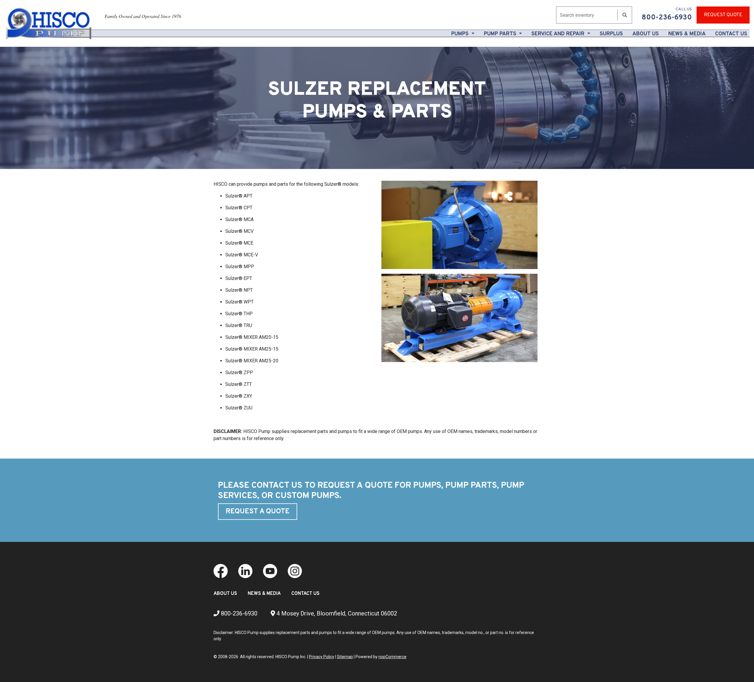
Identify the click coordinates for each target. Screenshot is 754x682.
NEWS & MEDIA (264, 594)
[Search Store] (625, 15)
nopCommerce (392, 656)
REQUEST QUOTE (723, 15)
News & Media (687, 34)
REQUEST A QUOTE (258, 511)
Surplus (611, 34)
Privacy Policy (321, 656)
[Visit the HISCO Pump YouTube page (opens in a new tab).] (270, 570)
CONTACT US (305, 594)
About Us (646, 33)
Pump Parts (501, 34)
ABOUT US (225, 594)
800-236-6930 (238, 613)
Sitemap (345, 656)
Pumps (460, 34)
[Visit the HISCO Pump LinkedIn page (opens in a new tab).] (245, 570)
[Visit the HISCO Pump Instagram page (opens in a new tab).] (295, 570)
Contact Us (731, 34)
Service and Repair (558, 34)
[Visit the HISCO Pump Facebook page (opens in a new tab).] (221, 570)
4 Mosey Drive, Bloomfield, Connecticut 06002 (336, 613)
